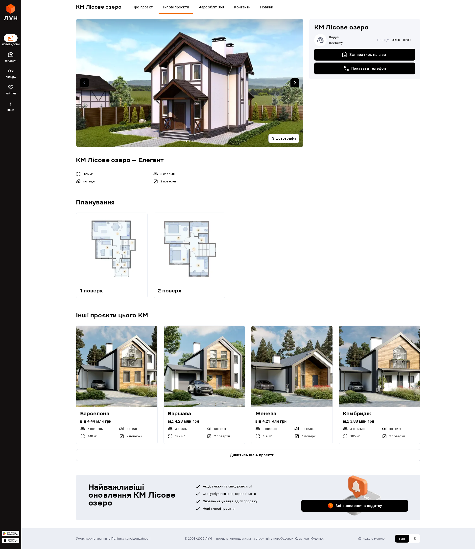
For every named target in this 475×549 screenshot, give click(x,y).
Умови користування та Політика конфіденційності (113, 538)
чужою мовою (374, 538)
